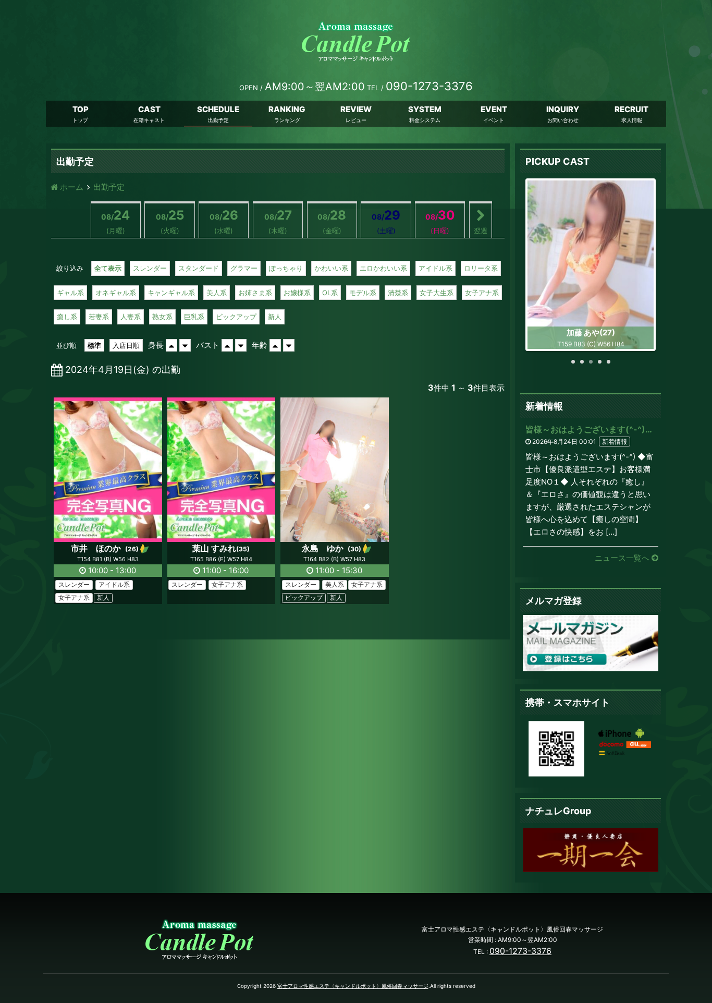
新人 (274, 316)
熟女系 (162, 316)
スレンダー (150, 268)
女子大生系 (436, 292)
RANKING (286, 109)
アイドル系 (435, 268)
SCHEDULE (218, 109)
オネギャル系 (115, 292)
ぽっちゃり (286, 268)
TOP (80, 109)
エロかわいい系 (383, 268)
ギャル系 (70, 292)
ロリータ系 (481, 268)
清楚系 (398, 292)
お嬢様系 (297, 292)
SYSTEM (424, 109)
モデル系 (362, 292)
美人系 (216, 292)
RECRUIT (631, 109)
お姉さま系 (255, 292)
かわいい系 (331, 268)
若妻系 (99, 316)
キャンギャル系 (171, 292)
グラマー (243, 268)
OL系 (330, 292)
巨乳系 (194, 316)
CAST (149, 109)
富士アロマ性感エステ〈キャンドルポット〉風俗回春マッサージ (352, 986)
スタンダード (198, 268)
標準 (94, 345)
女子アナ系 (482, 292)
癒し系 (67, 316)
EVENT (494, 109)
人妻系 (130, 316)
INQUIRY (562, 109)
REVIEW (356, 109)
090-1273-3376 (520, 951)
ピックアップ (236, 316)
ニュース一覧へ (623, 558)
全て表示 (107, 268)
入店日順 (126, 345)
